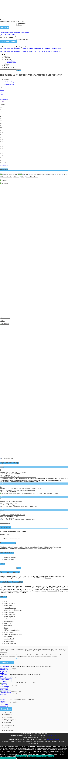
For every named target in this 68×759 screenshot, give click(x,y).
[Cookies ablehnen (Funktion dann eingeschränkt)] (16, 758)
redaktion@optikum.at (14, 658)
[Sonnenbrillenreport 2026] (5, 694)
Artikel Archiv (7, 623)
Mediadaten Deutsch (10, 557)
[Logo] (15, 51)
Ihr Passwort (19, 25)
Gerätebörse (7, 57)
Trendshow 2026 (9, 67)
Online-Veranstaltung (9, 82)
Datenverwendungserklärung (8, 34)
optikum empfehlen (9, 617)
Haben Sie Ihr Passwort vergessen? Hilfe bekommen (14, 32)
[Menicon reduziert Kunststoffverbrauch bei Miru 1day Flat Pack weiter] (6, 681)
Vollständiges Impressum (53, 739)
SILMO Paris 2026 (5, 490)
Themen (6, 628)
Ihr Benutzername (21, 23)
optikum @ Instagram (10, 608)
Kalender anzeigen (5, 523)
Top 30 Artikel (8, 625)
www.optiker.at (8, 637)
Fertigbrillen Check (9, 641)
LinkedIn (6, 65)
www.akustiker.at (9, 639)
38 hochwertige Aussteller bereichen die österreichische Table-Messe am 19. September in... (31, 666)
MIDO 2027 (3, 516)
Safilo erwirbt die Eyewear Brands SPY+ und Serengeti (22, 699)
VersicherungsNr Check (10, 643)
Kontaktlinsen (11, 61)
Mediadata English (9, 559)
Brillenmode (7, 59)
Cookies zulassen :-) (21, 756)
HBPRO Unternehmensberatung (13, 634)
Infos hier (48, 578)
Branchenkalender (9, 621)
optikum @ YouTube (9, 614)
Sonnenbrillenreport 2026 (15, 691)
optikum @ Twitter (9, 612)
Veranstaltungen (11, 62)
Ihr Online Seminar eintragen (11, 539)
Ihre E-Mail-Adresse (22, 39)
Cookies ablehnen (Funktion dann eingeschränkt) (40, 756)
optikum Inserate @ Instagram (13, 610)
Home (5, 601)
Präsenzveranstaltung (9, 84)
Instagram (7, 64)
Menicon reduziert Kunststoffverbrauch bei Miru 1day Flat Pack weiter (25, 674)
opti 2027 (2, 503)
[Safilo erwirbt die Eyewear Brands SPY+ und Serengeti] (4, 706)
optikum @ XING (8, 605)
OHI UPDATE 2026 (6, 473)
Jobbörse (6, 56)
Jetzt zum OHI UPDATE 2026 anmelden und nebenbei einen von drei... (25, 682)
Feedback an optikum (10, 619)
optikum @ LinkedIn (9, 603)
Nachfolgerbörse (8, 632)
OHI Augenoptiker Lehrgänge (12, 630)
